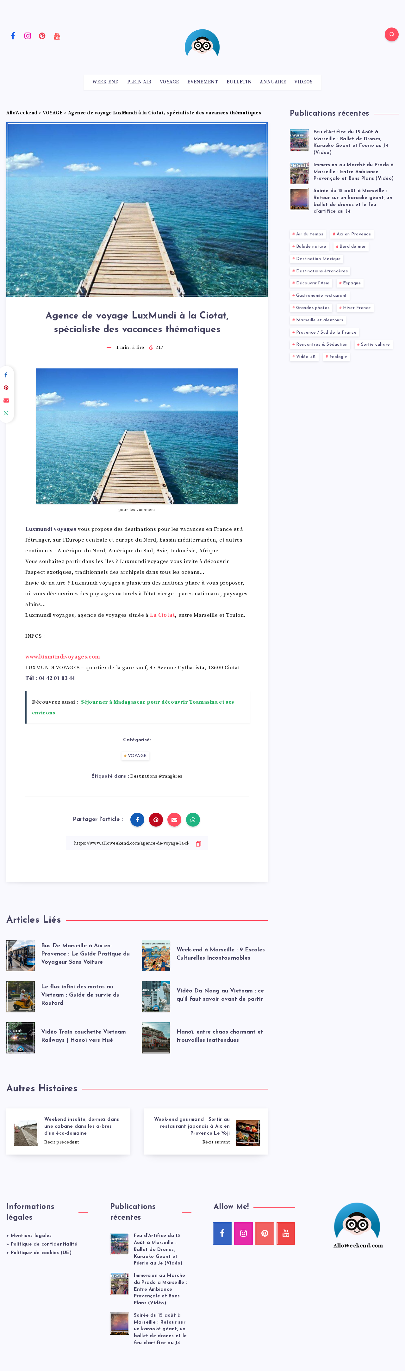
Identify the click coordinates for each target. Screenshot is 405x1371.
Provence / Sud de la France (326, 332)
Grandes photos (313, 308)
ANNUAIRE (273, 82)
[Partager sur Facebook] (137, 820)
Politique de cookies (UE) (41, 1253)
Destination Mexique (318, 259)
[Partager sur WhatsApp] (193, 820)
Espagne (352, 283)
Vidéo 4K (306, 357)
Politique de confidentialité (44, 1244)
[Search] (392, 34)
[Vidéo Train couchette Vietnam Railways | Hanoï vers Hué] (20, 1036)
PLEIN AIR (139, 82)
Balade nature (311, 246)
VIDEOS (303, 82)
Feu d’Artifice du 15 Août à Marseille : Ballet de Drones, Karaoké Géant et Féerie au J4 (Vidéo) (351, 142)
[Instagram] (28, 35)
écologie (338, 357)
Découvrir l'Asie (313, 283)
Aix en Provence (354, 234)
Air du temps (309, 234)
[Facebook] (13, 35)
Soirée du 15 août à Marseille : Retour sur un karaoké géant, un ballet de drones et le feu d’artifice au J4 (160, 1329)
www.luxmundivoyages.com (62, 656)
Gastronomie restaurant (321, 295)
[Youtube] (57, 35)
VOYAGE (169, 82)
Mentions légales (31, 1236)
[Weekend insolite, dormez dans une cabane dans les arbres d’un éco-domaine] (68, 1131)
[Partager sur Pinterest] (156, 820)
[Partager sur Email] (174, 820)
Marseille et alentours (319, 320)
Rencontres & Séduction (322, 344)
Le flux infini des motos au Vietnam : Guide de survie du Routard (80, 995)
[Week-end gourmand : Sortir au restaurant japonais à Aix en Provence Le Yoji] (206, 1131)
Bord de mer (353, 246)
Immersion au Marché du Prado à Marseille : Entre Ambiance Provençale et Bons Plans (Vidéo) (354, 172)
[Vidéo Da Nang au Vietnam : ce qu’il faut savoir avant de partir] (156, 995)
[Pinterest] (42, 35)
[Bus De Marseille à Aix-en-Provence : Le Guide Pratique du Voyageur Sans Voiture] (20, 954)
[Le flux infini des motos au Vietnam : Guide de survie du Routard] (20, 995)
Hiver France (357, 308)
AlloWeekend (21, 113)
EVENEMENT (202, 82)
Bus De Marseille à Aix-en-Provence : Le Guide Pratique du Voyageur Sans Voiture (85, 954)
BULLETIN (239, 82)
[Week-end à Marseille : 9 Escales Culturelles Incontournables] (156, 954)
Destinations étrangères (156, 776)
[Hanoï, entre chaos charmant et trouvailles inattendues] (156, 1036)
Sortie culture (375, 344)
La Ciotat (162, 615)
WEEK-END (105, 82)
